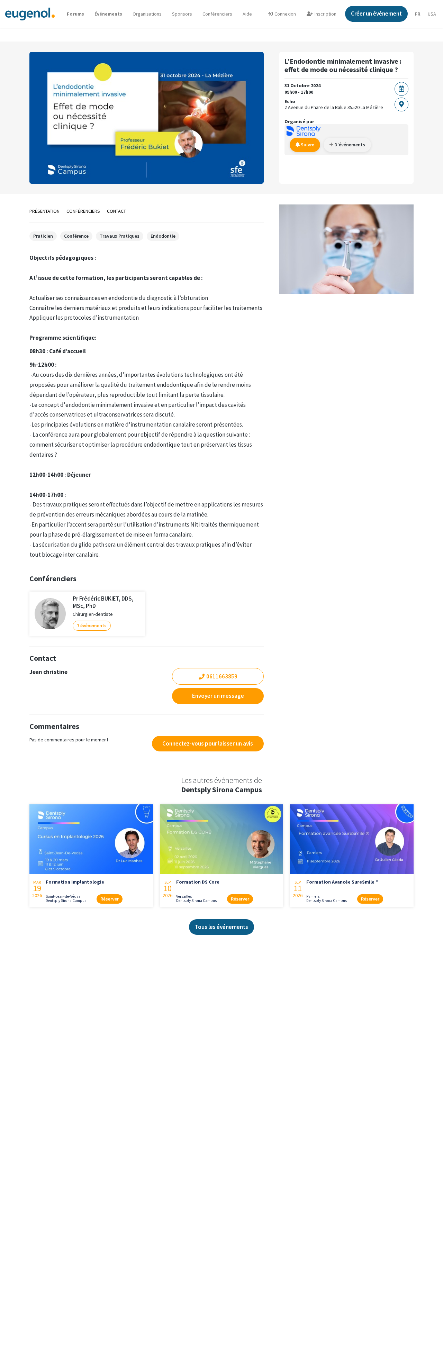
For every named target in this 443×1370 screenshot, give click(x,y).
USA (432, 14)
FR (418, 14)
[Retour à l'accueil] (30, 13)
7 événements (92, 625)
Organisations (147, 14)
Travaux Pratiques (119, 236)
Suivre (307, 144)
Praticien (43, 236)
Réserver (109, 899)
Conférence (76, 236)
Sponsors (182, 14)
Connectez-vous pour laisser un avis (207, 743)
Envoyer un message (218, 696)
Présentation (44, 211)
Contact (116, 211)
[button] (247, 14)
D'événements (349, 144)
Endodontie (163, 236)
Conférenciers (217, 14)
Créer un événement (376, 13)
